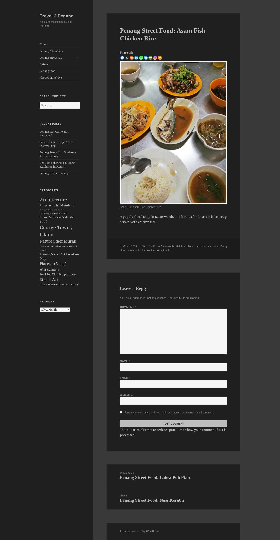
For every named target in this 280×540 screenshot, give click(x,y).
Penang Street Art (51, 57)
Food (43, 221)
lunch (166, 250)
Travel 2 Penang (57, 16)
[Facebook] (122, 58)
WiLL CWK (148, 246)
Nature (44, 64)
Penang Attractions (51, 51)
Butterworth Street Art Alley (52, 210)
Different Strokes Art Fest (53, 213)
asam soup (213, 246)
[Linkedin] (136, 58)
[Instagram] (155, 58)
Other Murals (65, 241)
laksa (159, 250)
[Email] (150, 58)
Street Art (49, 279)
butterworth (133, 250)
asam (202, 246)
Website (126, 394)
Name (125, 361)
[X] (127, 58)
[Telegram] (146, 58)
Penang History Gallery (54, 173)
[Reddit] (132, 58)
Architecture (53, 200)
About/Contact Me (51, 77)
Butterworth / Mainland (57, 205)
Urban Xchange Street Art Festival (59, 284)
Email (125, 378)
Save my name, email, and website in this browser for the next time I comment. (169, 412)
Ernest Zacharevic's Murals (56, 217)
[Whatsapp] (141, 58)
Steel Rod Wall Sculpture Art (58, 274)
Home (43, 44)
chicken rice (148, 250)
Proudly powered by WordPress (140, 531)
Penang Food (47, 71)
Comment (128, 307)
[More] (160, 58)
